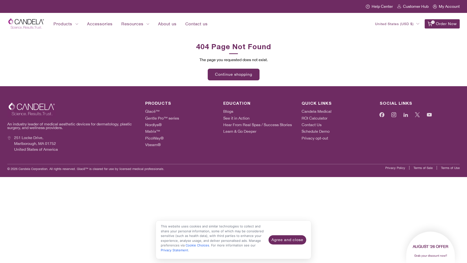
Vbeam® (153, 144)
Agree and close (287, 239)
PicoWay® (154, 138)
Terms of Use (450, 168)
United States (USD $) (394, 24)
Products (63, 23)
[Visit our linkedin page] (406, 115)
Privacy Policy (395, 168)
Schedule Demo (316, 131)
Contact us (196, 23)
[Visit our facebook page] (382, 115)
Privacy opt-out (315, 138)
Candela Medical (317, 111)
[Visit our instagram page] (394, 115)
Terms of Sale (423, 168)
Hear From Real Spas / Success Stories (257, 124)
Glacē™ (152, 111)
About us (167, 23)
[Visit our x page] (417, 115)
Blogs (228, 111)
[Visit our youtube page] (429, 115)
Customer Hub (416, 7)
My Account (449, 6)
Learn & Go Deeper (239, 131)
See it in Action (236, 118)
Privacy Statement (174, 250)
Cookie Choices (197, 245)
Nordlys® (153, 124)
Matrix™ (152, 131)
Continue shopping (233, 74)
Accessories (100, 23)
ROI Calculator (314, 118)
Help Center (382, 7)
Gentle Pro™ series (162, 118)
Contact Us (312, 124)
